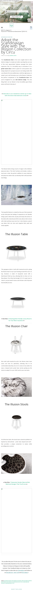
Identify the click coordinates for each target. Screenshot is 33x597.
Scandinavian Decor (17, 581)
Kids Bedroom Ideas (16, 580)
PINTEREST (25, 572)
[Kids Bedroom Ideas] (16, 25)
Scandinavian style (9, 583)
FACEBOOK (9, 572)
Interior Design (8, 580)
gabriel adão (13, 55)
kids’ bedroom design (6, 581)
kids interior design (27, 580)
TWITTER (16, 572)
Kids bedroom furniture (6, 37)
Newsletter (21, 570)
